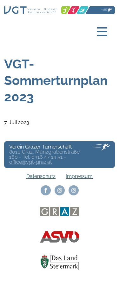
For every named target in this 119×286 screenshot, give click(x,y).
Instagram (60, 190)
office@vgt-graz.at (30, 162)
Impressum (79, 176)
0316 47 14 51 (47, 157)
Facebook (46, 190)
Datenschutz (41, 176)
